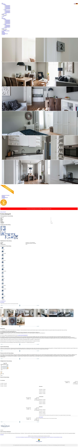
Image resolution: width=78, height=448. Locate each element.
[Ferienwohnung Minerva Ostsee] (6, 1)
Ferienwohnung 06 (7, 8)
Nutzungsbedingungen (5, 33)
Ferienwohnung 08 (7, 26)
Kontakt (3, 16)
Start (2, 3)
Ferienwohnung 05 (7, 10)
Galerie (3, 28)
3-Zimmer (5, 9)
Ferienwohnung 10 (7, 12)
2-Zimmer (5, 4)
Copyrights (3, 34)
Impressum (3, 32)
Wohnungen (3, 18)
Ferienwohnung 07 (7, 11)
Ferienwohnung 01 (7, 5)
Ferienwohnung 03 (7, 6)
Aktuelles (5, 15)
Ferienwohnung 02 (7, 20)
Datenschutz (3, 196)
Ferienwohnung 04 (7, 7)
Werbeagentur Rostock (38, 438)
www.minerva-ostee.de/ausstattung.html (22, 335)
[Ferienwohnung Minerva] (9, 239)
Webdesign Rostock (34, 438)
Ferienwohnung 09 (7, 23)
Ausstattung (5, 13)
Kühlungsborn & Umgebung (5, 30)
